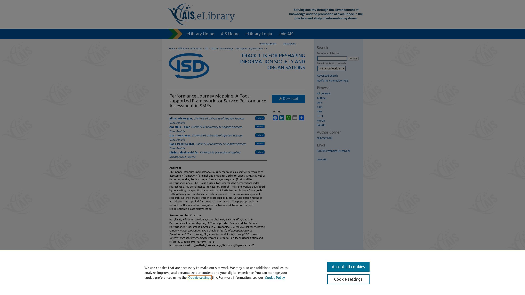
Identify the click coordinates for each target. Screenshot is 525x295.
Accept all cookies (348, 266)
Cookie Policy (275, 277)
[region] (262, 272)
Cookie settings (199, 277)
